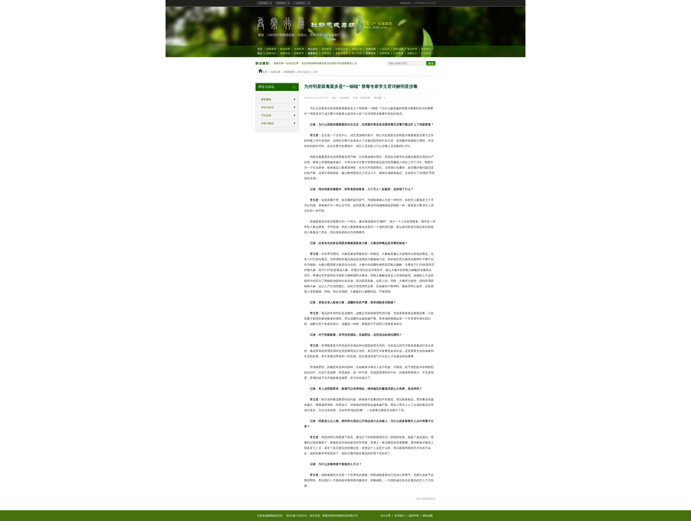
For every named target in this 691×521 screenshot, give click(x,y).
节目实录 (266, 115)
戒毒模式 (313, 53)
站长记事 (386, 515)
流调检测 (299, 48)
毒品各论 (313, 48)
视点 (259, 53)
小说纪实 (385, 48)
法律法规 (371, 48)
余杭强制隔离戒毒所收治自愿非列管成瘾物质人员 (329, 63)
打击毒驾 (426, 53)
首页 (259, 48)
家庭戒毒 (398, 48)
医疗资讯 (357, 53)
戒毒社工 (412, 53)
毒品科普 (412, 48)
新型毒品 (426, 48)
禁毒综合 (327, 53)
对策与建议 (267, 123)
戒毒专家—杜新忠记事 (286, 63)
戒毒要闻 (271, 48)
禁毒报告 (371, 53)
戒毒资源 (285, 53)
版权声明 (414, 515)
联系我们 (400, 515)
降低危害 (285, 48)
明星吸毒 (385, 53)
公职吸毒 (398, 53)
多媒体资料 (341, 53)
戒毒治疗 (271, 53)
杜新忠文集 (341, 48)
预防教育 (327, 48)
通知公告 (357, 48)
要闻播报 (266, 99)
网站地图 (431, 3)
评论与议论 (303, 71)
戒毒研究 (299, 53)
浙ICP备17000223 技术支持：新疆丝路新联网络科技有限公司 (322, 515)
